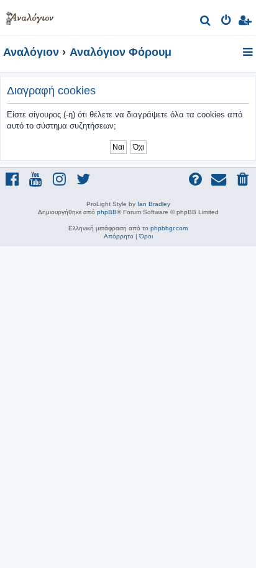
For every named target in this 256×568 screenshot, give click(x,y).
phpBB (107, 212)
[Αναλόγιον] (29, 16)
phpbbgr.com (169, 228)
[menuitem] (206, 22)
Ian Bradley (153, 204)
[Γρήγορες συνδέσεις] (249, 52)
